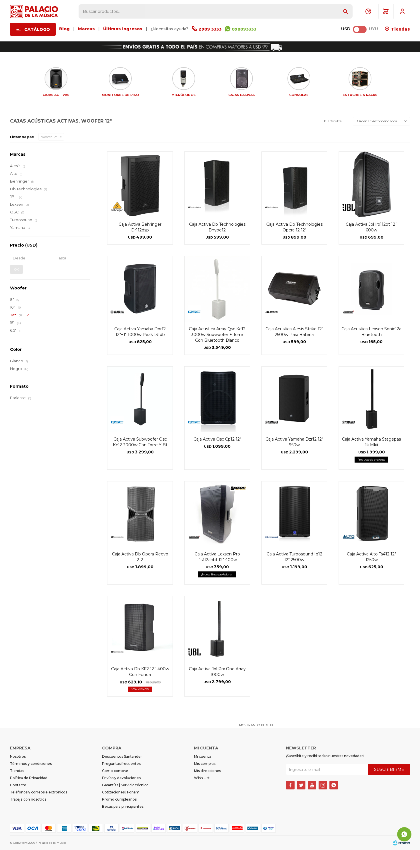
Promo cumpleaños (119, 799)
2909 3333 (210, 29)
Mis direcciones (207, 771)
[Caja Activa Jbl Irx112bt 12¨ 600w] (371, 184)
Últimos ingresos (122, 28)
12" (49, 137)
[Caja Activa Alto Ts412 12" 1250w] (371, 514)
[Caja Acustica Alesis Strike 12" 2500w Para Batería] (294, 289)
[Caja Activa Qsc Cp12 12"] (217, 399)
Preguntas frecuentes (121, 763)
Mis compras (204, 763)
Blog (64, 28)
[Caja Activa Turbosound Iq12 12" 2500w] (294, 514)
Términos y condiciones (31, 763)
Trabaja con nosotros (28, 799)
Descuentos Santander (122, 756)
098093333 (244, 29)
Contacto (18, 785)
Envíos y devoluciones (121, 778)
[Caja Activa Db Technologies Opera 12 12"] (294, 184)
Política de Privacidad (28, 778)
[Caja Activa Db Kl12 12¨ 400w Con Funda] (140, 629)
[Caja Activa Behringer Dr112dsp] (140, 184)
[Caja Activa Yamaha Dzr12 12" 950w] (294, 399)
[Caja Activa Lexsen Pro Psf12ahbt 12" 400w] (217, 514)
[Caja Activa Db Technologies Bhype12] (217, 184)
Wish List (202, 778)
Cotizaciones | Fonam (120, 792)
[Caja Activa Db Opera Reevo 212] (140, 514)
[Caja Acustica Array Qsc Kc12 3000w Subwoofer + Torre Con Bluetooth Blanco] (217, 289)
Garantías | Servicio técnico (125, 785)
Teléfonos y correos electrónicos (38, 792)
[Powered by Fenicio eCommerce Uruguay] (401, 843)
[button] (345, 11)
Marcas (86, 28)
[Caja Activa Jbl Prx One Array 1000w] (217, 629)
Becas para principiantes (122, 806)
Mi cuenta (202, 756)
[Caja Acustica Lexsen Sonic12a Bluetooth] (371, 289)
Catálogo (37, 29)
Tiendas (400, 29)
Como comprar (115, 771)
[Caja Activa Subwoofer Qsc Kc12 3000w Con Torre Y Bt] (140, 399)
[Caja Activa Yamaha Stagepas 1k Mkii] (371, 399)
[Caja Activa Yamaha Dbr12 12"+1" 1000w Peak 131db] (140, 289)
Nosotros (18, 756)
